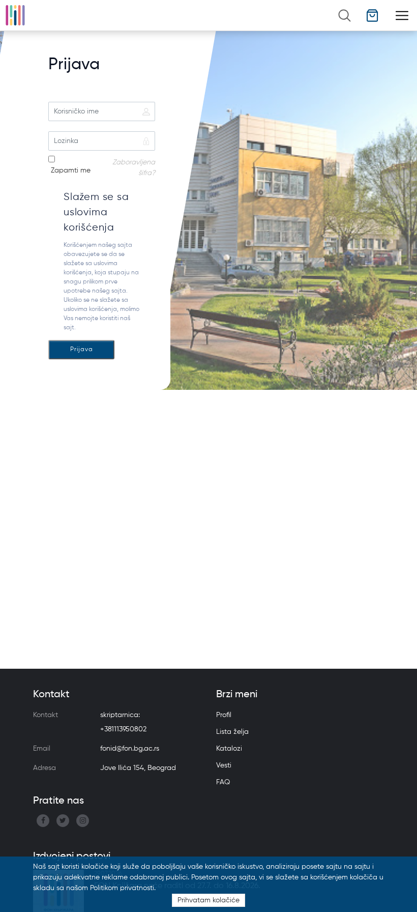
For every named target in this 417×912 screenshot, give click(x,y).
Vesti (223, 765)
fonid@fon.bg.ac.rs (129, 748)
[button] (372, 15)
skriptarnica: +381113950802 (123, 722)
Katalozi (229, 748)
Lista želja (232, 731)
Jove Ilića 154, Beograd (138, 768)
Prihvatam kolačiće (208, 900)
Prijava (81, 350)
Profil (223, 715)
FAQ (223, 782)
